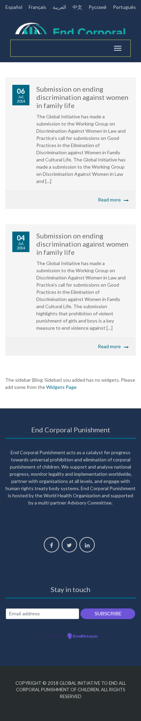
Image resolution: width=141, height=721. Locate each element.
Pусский (97, 7)
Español (13, 7)
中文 (77, 7)
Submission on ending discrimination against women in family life (82, 97)
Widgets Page (61, 387)
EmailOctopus (85, 636)
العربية (59, 7)
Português (124, 7)
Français (37, 7)
